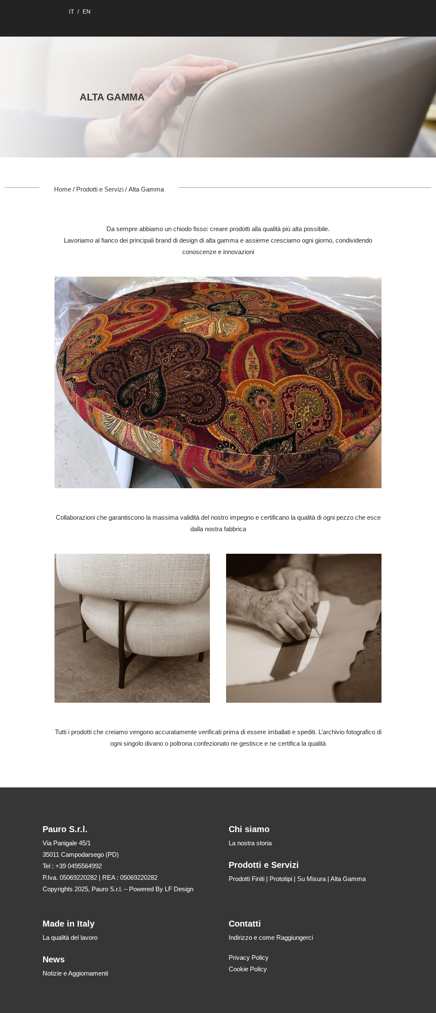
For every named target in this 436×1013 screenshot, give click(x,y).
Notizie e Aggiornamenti (75, 973)
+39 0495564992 (78, 866)
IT (71, 12)
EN (86, 12)
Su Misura (311, 878)
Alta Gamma (348, 878)
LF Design (179, 889)
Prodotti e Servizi (99, 189)
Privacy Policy (249, 957)
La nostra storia (250, 843)
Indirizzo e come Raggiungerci (271, 937)
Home (62, 189)
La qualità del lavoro (70, 937)
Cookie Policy (248, 969)
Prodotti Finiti (246, 878)
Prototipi (281, 878)
